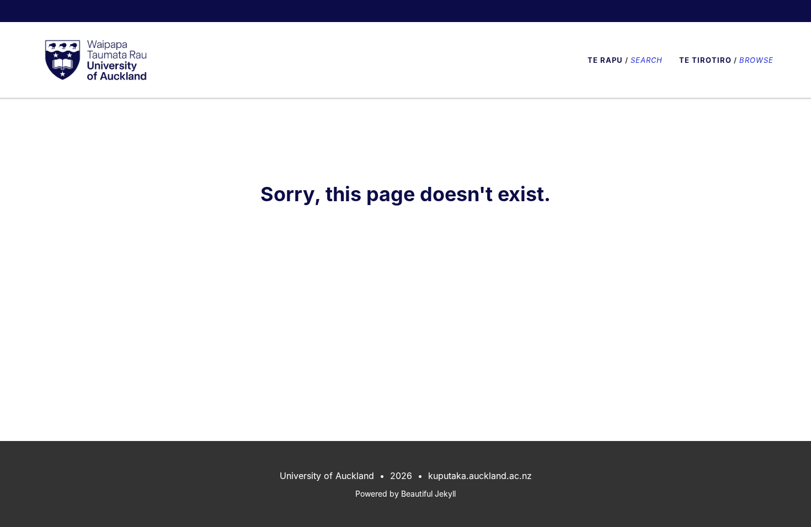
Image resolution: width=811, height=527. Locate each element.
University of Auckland (327, 475)
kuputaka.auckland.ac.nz (480, 475)
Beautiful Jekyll (428, 493)
